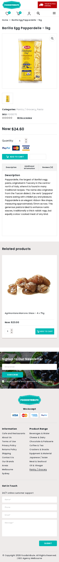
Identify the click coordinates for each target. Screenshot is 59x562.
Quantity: (7, 140)
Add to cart (17, 156)
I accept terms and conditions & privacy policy (28, 381)
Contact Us (8, 457)
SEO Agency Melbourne (30, 558)
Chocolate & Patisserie (41, 441)
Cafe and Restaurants (13, 433)
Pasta (40, 109)
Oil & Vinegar (36, 465)
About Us (7, 437)
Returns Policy (9, 449)
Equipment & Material (41, 453)
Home (5, 20)
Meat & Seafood (38, 461)
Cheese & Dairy (37, 437)
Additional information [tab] (29, 167)
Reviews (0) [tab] (47, 167)
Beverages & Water (40, 433)
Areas (5, 465)
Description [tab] (11, 167)
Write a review (24, 118)
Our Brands (8, 461)
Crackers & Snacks (39, 449)
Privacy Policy (9, 445)
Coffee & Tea (36, 445)
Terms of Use (9, 441)
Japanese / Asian (39, 457)
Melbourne (7, 469)
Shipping (6, 453)
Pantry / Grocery (26, 109)
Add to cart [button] (46, 331)
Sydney (5, 473)
